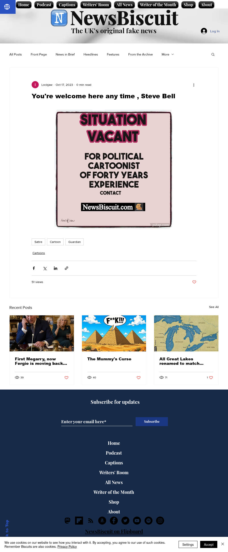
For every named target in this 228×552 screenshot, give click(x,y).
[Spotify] (149, 521)
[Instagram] (160, 521)
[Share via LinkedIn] (55, 268)
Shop (114, 502)
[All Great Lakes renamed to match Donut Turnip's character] (186, 333)
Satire (38, 242)
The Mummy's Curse (109, 359)
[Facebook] (114, 521)
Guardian (74, 242)
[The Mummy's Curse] (114, 333)
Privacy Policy (67, 546)
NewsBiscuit (124, 17)
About (114, 512)
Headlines (90, 54)
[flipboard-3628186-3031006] (79, 521)
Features (113, 54)
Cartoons (39, 253)
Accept (209, 544)
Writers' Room (113, 472)
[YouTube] (137, 521)
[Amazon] (102, 521)
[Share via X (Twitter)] (45, 268)
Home (114, 443)
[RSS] (91, 521)
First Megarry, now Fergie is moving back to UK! (39, 361)
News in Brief (65, 54)
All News (114, 482)
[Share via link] (66, 268)
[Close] (222, 544)
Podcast (114, 453)
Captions (114, 463)
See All (214, 307)
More (165, 54)
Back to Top (7, 532)
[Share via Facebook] (34, 268)
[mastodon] (67, 521)
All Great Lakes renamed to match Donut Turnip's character (179, 361)
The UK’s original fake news (114, 30)
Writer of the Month (114, 492)
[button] (213, 54)
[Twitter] (125, 521)
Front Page (39, 54)
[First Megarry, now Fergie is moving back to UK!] (42, 333)
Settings (188, 544)
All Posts (15, 54)
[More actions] (193, 84)
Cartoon (55, 242)
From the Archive (140, 54)
